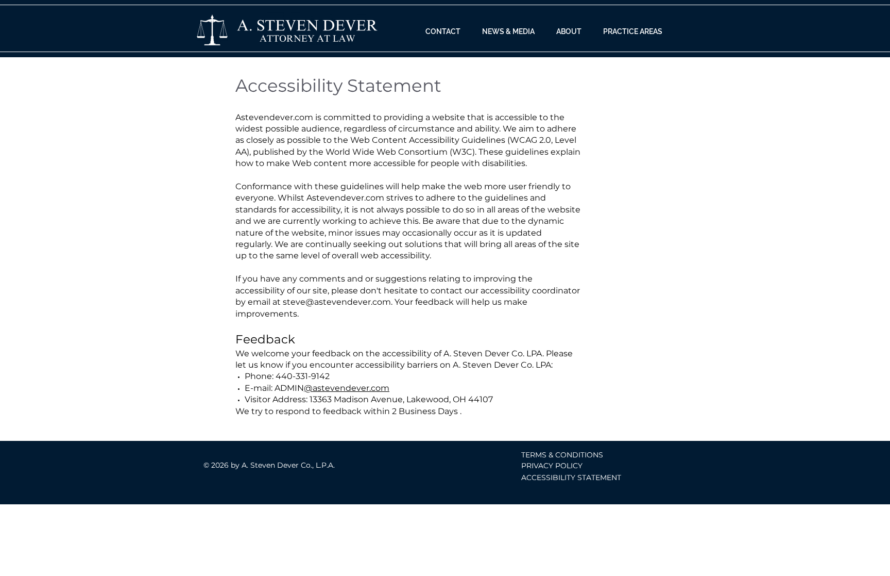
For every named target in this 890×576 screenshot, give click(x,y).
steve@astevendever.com (337, 302)
